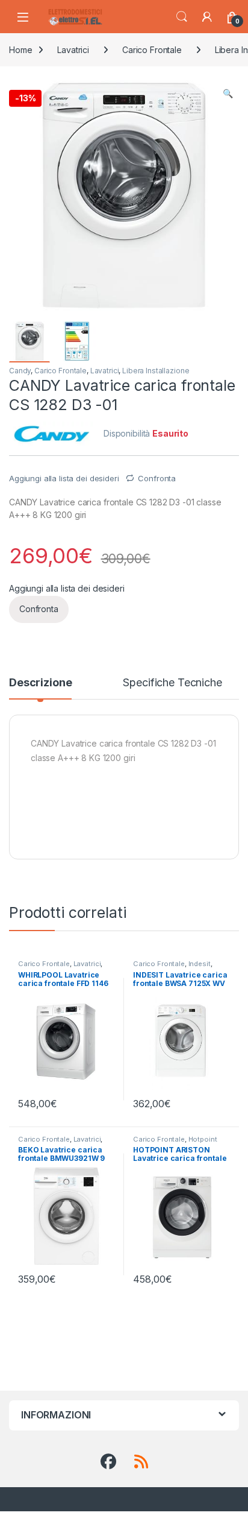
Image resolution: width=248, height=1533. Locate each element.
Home (20, 50)
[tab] (40, 688)
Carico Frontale (152, 50)
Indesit (199, 963)
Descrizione (40, 683)
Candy (20, 370)
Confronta (157, 478)
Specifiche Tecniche (172, 683)
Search (181, 17)
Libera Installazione (155, 370)
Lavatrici (73, 50)
